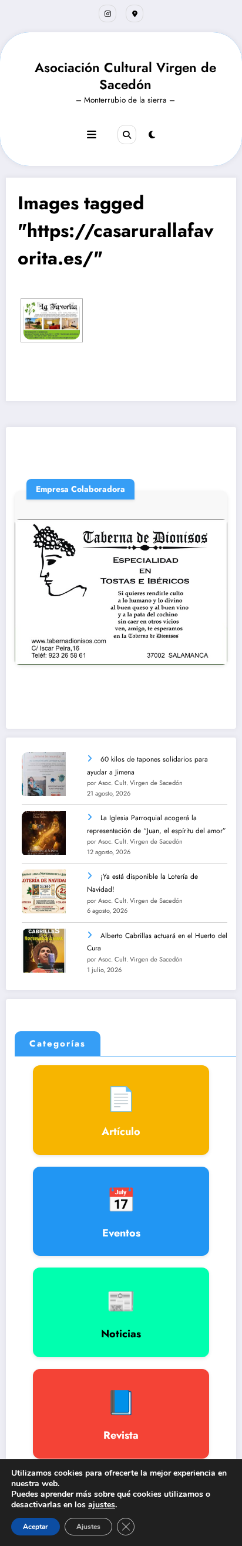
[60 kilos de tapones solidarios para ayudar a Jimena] (44, 774)
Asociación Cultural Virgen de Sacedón (125, 76)
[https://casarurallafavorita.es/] (51, 320)
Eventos (121, 1212)
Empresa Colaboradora (80, 489)
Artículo (121, 1110)
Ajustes (88, 1526)
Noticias (121, 1312)
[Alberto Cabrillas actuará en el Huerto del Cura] (44, 951)
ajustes (101, 1505)
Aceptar (35, 1526)
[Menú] (91, 134)
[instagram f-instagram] (107, 13)
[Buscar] (126, 134)
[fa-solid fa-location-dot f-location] (134, 13)
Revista (121, 1414)
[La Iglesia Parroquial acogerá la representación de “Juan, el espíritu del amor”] (44, 833)
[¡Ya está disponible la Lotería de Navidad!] (44, 891)
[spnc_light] (152, 134)
